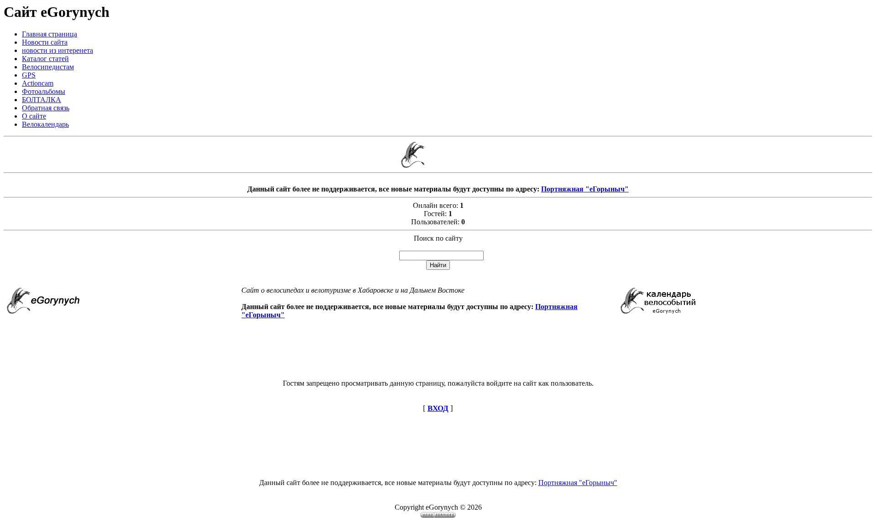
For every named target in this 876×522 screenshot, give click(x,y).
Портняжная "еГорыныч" (585, 189)
